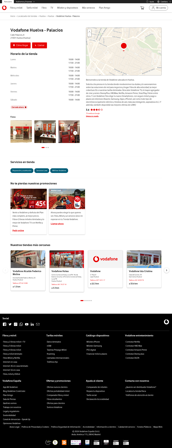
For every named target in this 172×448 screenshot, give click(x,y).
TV (51, 7)
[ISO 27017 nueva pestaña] (105, 442)
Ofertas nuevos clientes (57, 387)
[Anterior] (15, 133)
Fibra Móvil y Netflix (11, 358)
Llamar (41, 45)
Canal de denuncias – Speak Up (16, 419)
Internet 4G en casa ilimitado (15, 366)
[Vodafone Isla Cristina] (144, 259)
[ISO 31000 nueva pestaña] (115, 442)
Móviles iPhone (93, 342)
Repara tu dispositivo (96, 391)
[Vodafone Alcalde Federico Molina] (28, 259)
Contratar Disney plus (135, 354)
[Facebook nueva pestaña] (5, 326)
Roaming (51, 354)
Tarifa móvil (32, 7)
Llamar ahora (57, 223)
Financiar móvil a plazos (97, 354)
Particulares (8, 2)
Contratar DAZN (132, 358)
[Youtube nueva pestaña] (27, 326)
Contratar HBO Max (134, 346)
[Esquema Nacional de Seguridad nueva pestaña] (86, 442)
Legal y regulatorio (11, 411)
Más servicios (88, 7)
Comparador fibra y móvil (58, 395)
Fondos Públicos (144, 427)
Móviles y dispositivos (67, 7)
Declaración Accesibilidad (98, 399)
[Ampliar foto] (29, 122)
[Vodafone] (105, 259)
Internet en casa (10, 362)
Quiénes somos (9, 403)
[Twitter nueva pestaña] (10, 326)
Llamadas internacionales (58, 358)
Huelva (42, 16)
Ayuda (152, 2)
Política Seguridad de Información (66, 427)
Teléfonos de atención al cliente (139, 395)
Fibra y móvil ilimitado (12, 354)
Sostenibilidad (9, 415)
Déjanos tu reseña (92, 116)
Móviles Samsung (94, 346)
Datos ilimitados (54, 342)
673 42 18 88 (23, 283)
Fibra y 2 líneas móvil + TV (14, 342)
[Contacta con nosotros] (38, 326)
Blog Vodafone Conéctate (14, 391)
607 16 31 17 (100, 280)
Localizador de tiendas (27, 16)
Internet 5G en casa (11, 370)
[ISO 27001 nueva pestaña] (95, 442)
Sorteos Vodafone (54, 407)
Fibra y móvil (16, 7)
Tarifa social (92, 395)
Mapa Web (157, 427)
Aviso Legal (14, 427)
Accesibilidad (88, 427)
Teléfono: (16, 283)
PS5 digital (91, 350)
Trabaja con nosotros (12, 407)
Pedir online (18, 230)
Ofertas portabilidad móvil (58, 391)
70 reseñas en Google (93, 113)
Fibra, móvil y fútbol (11, 374)
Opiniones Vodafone (12, 423)
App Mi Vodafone (10, 387)
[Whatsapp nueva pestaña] (21, 326)
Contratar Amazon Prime (136, 350)
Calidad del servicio (126, 427)
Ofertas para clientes (56, 403)
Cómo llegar (22, 45)
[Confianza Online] (50, 442)
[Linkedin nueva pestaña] (32, 326)
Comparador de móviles (97, 387)
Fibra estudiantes (54, 399)
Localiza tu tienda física (136, 391)
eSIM (49, 346)
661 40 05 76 (139, 280)
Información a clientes (106, 427)
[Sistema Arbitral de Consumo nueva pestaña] (63, 442)
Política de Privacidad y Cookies (35, 427)
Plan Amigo (104, 7)
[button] (43, 147)
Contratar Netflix (133, 342)
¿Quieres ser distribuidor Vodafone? (141, 387)
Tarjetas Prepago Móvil (56, 350)
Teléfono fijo (52, 362)
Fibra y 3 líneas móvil (12, 346)
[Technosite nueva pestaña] (74, 442)
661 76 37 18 (62, 284)
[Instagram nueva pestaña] (16, 326)
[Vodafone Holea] (66, 259)
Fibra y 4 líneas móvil (12, 350)
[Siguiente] (75, 133)
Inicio (12, 16)
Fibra (44, 7)
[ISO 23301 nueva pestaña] (125, 442)
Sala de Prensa (9, 399)
